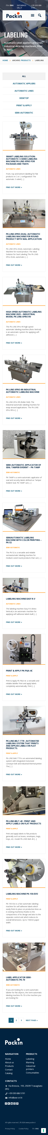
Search (39, 15)
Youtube (9, 1103)
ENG (37, 1129)
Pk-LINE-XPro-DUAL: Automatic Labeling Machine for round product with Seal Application (24, 236)
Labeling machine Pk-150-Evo (22, 893)
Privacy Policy (10, 1129)
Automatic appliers (24, 83)
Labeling (30, 1058)
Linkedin (11, 1103)
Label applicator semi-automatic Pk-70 (18, 978)
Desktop (24, 98)
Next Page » (32, 1021)
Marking (30, 1062)
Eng (11, 5)
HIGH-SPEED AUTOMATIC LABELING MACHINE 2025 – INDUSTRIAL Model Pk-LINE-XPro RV (24, 314)
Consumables (32, 1072)
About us (9, 1062)
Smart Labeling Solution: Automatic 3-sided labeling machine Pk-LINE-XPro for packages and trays (21, 160)
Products (9, 1066)
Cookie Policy (23, 1129)
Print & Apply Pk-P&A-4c (19, 670)
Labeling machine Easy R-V (20, 598)
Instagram (14, 1103)
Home (8, 1058)
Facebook (6, 1103)
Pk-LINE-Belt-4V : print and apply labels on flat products (23, 822)
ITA (33, 1129)
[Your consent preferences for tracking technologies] (43, 1130)
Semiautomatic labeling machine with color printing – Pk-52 (24, 540)
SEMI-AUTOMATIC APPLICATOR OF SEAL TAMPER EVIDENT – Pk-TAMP (23, 466)
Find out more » (14, 187)
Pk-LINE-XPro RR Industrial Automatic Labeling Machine (22, 390)
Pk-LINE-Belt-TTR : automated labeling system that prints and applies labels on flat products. (22, 745)
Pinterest (17, 1103)
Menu (32, 15)
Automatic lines (24, 90)
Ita (7, 5)
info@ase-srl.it (22, 6)
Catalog (9, 1073)
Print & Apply (24, 105)
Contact (9, 1069)
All (24, 76)
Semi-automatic (24, 112)
